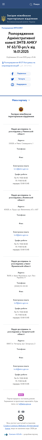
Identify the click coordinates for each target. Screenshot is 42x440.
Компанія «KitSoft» (15, 434)
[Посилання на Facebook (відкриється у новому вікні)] (19, 411)
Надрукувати (21, 84)
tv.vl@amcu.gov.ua (21, 235)
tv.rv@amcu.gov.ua (21, 169)
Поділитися (21, 73)
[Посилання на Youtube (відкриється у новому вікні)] (23, 411)
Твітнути (21, 79)
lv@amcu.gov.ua (25, 404)
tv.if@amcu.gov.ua (21, 303)
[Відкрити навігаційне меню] (3, 4)
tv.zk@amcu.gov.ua (21, 369)
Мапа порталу (19, 100)
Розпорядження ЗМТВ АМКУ (12, 28)
